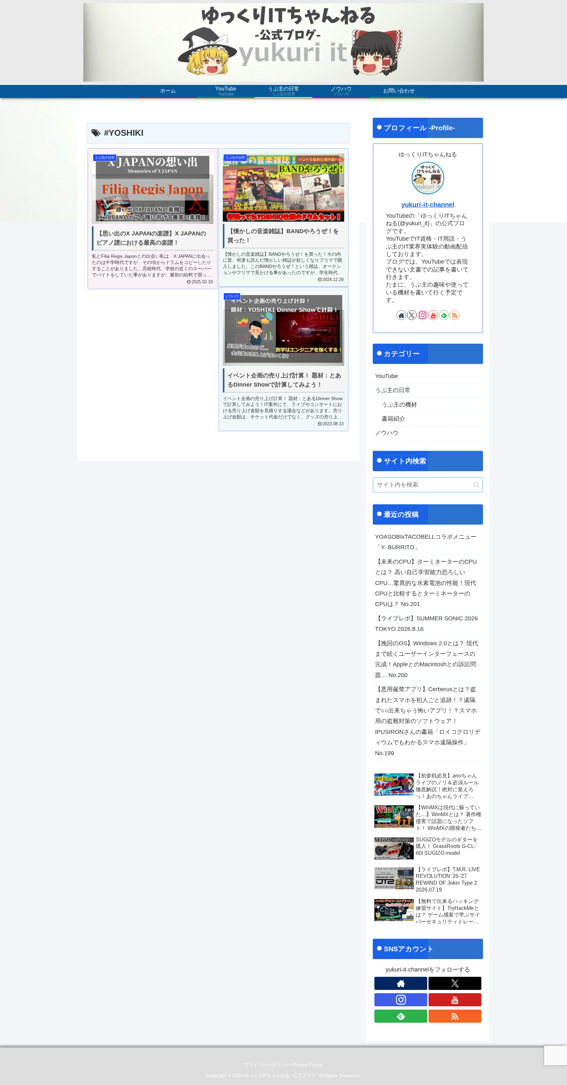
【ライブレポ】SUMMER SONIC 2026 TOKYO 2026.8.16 (426, 623)
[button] (476, 485)
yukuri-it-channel (427, 204)
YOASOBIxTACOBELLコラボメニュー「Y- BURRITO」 (425, 542)
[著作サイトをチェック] (401, 315)
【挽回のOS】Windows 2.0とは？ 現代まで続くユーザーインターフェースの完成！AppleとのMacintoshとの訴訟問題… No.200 (426, 659)
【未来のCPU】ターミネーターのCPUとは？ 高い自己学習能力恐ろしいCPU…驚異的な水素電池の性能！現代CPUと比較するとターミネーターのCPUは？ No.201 (426, 583)
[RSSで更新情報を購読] (454, 315)
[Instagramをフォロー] (423, 315)
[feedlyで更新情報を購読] (444, 315)
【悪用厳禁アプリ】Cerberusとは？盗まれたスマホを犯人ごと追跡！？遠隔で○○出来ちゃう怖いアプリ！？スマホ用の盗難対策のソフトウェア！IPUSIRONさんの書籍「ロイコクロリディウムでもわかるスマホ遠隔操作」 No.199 (427, 721)
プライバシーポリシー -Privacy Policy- (283, 1064)
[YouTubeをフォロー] (433, 315)
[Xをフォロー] (412, 315)
